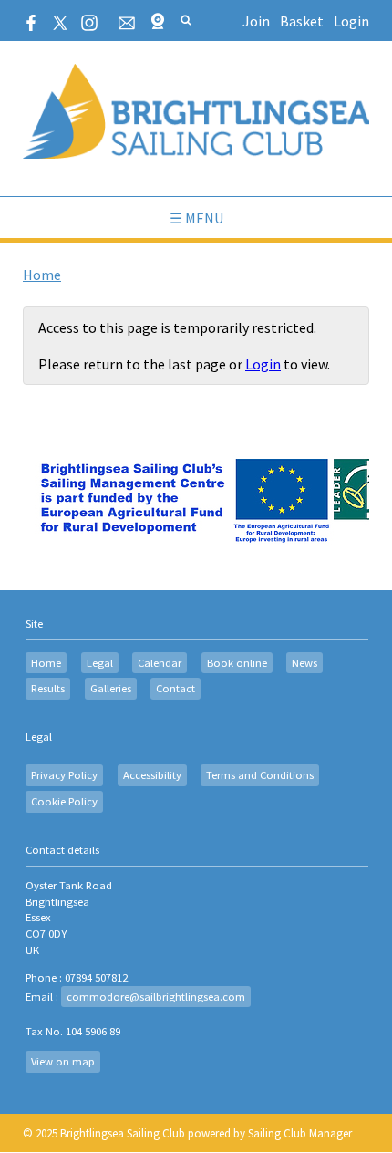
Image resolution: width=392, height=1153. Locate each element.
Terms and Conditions (260, 775)
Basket (302, 21)
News (304, 663)
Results (48, 688)
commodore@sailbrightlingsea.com (156, 996)
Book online (237, 663)
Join (256, 21)
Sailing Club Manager (300, 1133)
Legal (100, 663)
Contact (175, 688)
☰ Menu (196, 218)
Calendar (159, 663)
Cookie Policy (64, 801)
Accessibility (152, 775)
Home (42, 274)
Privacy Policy (64, 775)
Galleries (110, 688)
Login (351, 21)
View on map (63, 1061)
